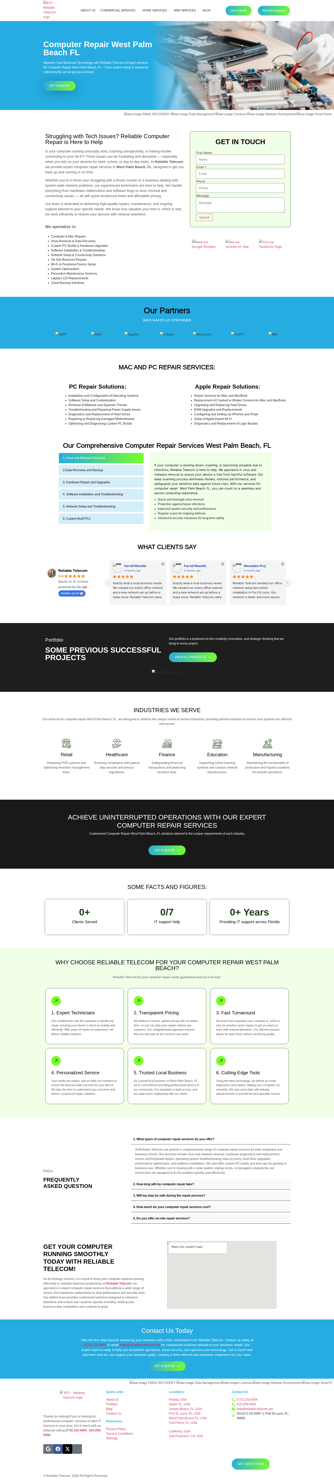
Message (202, 195)
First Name (204, 152)
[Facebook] (58, 1449)
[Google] (48, 1449)
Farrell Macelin (135, 566)
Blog (207, 10)
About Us (88, 10)
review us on (70, 593)
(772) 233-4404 (95, 1345)
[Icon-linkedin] (77, 1449)
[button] (211, 1139)
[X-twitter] (67, 1449)
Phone (200, 181)
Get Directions (251, 1464)
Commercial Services (117, 10)
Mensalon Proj (255, 566)
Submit (204, 217)
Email (201, 167)
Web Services (185, 10)
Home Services (154, 10)
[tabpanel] (210, 491)
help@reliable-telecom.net (140, 1345)
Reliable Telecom (72, 571)
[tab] (101, 458)
